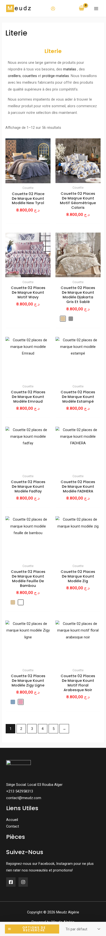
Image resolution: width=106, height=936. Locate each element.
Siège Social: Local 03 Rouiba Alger (34, 784)
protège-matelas (55, 76)
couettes (29, 76)
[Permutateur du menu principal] (96, 8)
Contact (12, 826)
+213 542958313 (19, 791)
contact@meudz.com (23, 798)
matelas (69, 69)
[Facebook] (11, 882)
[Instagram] (23, 882)
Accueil (12, 819)
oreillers (14, 76)
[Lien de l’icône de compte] (53, 8)
